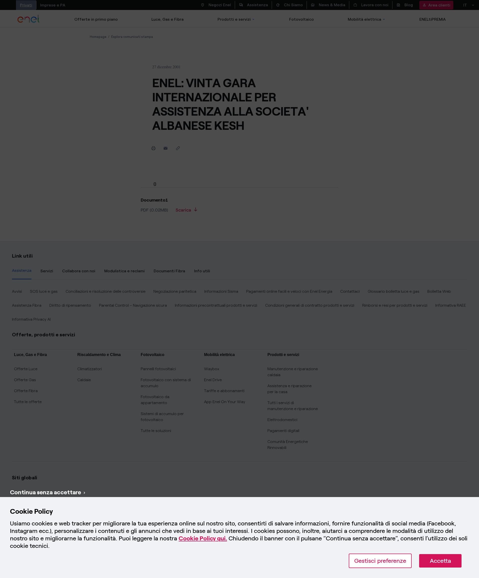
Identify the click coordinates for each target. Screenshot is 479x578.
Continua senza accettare (45, 492)
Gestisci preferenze (380, 560)
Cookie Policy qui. (203, 538)
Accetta (440, 560)
